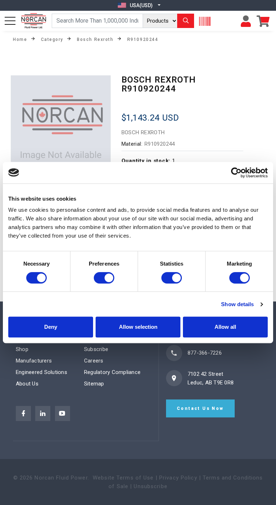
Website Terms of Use (123, 477)
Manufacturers (34, 360)
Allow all (225, 327)
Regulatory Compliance (112, 372)
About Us (27, 383)
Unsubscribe (150, 486)
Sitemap (94, 383)
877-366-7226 (205, 353)
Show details (237, 304)
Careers (94, 360)
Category (52, 39)
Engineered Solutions (41, 372)
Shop (22, 349)
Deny (50, 327)
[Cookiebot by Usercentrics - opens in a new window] (236, 172)
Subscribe (96, 349)
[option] (60, 125)
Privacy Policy (178, 477)
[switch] (104, 278)
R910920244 (142, 39)
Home (20, 39)
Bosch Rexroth (95, 39)
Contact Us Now (200, 408)
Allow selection (138, 327)
